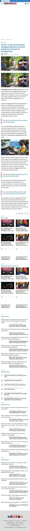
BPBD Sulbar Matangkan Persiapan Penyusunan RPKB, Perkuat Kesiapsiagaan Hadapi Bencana (18, 358)
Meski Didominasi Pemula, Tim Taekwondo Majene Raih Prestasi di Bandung (15, 399)
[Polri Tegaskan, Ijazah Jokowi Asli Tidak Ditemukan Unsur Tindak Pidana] (7, 223)
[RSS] (22, 517)
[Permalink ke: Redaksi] (2, 54)
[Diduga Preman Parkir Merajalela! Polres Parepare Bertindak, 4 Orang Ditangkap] (15, 434)
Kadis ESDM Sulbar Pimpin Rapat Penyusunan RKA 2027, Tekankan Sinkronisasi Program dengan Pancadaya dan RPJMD (17, 325)
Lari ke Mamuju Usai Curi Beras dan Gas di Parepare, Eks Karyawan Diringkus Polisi (22, 244)
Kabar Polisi (3, 42)
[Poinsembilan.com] (9, 4)
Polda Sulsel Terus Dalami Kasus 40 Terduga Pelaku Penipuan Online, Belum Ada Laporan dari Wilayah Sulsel (7, 258)
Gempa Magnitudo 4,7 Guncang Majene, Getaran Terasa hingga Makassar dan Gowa (17, 475)
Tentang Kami (10, 522)
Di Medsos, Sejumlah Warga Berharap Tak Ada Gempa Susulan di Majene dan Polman (18, 491)
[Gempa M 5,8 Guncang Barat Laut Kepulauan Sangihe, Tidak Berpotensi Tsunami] (15, 463)
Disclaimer (24, 520)
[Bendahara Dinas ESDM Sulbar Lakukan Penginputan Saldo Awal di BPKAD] (15, 330)
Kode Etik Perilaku (15, 525)
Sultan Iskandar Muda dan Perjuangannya (15, 385)
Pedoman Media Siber (12, 524)
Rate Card (17, 520)
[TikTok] (19, 517)
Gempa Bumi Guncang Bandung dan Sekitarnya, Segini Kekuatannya (18, 483)
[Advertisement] (15, 21)
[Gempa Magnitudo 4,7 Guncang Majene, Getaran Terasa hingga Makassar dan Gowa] (15, 471)
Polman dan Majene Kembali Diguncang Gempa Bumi (16, 498)
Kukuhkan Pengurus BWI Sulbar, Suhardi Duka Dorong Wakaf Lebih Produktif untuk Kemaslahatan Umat (18, 366)
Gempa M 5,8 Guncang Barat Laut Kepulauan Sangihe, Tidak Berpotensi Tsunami (19, 467)
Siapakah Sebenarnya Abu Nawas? (13, 380)
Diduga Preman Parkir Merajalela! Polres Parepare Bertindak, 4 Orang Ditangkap (18, 438)
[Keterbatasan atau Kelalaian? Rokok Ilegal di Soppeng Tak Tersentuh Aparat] (15, 450)
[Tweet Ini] (19, 213)
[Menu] (2, 4)
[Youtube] (16, 517)
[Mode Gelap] (26, 4)
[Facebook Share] (17, 213)
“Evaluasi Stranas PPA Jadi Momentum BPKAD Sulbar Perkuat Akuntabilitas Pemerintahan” (19, 350)
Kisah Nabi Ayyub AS (9, 389)
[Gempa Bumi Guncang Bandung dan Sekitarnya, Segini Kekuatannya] (15, 479)
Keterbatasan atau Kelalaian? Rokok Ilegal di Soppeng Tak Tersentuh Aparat (18, 454)
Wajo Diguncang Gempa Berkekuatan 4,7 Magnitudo (19, 505)
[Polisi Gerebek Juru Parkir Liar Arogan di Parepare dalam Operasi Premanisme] (22, 223)
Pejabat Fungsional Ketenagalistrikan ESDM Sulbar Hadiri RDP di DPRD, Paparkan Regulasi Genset (19, 342)
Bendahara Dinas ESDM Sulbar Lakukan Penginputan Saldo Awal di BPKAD (18, 334)
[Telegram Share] (25, 213)
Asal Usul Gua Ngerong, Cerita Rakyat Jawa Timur (15, 376)
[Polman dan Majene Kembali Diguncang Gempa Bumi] (14, 495)
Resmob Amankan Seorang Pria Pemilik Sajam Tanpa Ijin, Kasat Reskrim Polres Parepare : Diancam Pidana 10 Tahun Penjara (7, 244)
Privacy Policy (19, 522)
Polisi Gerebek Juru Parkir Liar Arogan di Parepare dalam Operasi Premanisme (22, 229)
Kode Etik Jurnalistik (8, 520)
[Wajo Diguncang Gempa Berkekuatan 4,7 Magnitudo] (13, 502)
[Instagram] (14, 517)
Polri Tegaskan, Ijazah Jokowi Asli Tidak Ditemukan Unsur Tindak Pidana (7, 229)
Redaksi (5, 53)
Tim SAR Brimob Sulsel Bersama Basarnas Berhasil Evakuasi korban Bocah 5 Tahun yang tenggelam (22, 258)
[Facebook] (9, 517)
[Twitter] (11, 517)
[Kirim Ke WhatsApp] (28, 213)
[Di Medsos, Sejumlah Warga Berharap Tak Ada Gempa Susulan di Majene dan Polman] (15, 487)
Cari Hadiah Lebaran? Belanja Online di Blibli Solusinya (15, 394)
